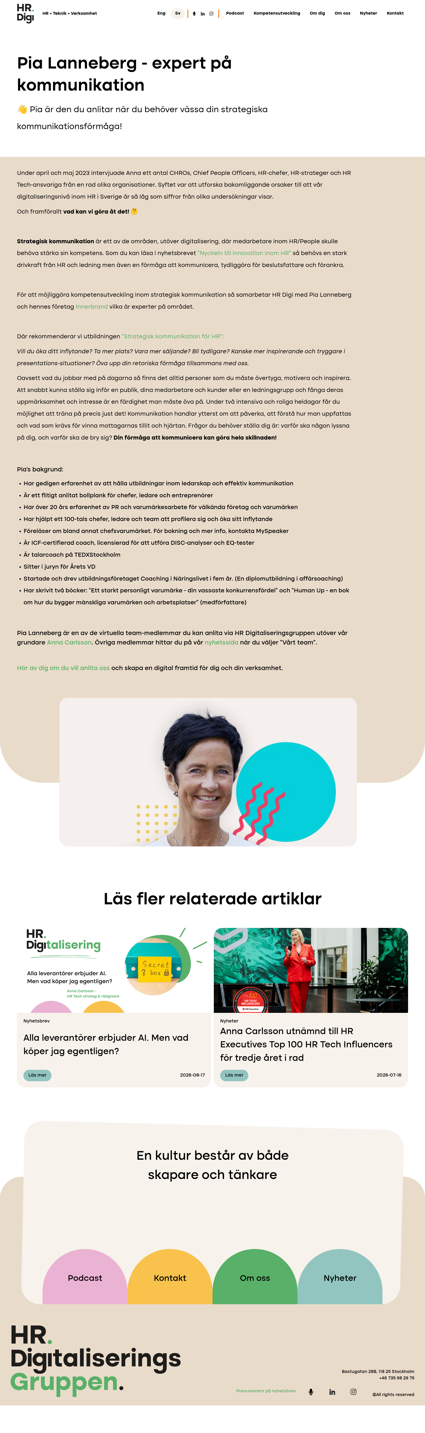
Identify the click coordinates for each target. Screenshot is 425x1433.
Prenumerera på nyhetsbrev (266, 1391)
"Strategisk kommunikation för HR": (173, 337)
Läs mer (37, 1075)
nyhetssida (221, 643)
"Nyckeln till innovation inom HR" (244, 253)
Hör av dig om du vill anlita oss (63, 668)
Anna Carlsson (69, 643)
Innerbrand (92, 307)
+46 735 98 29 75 (396, 1378)
